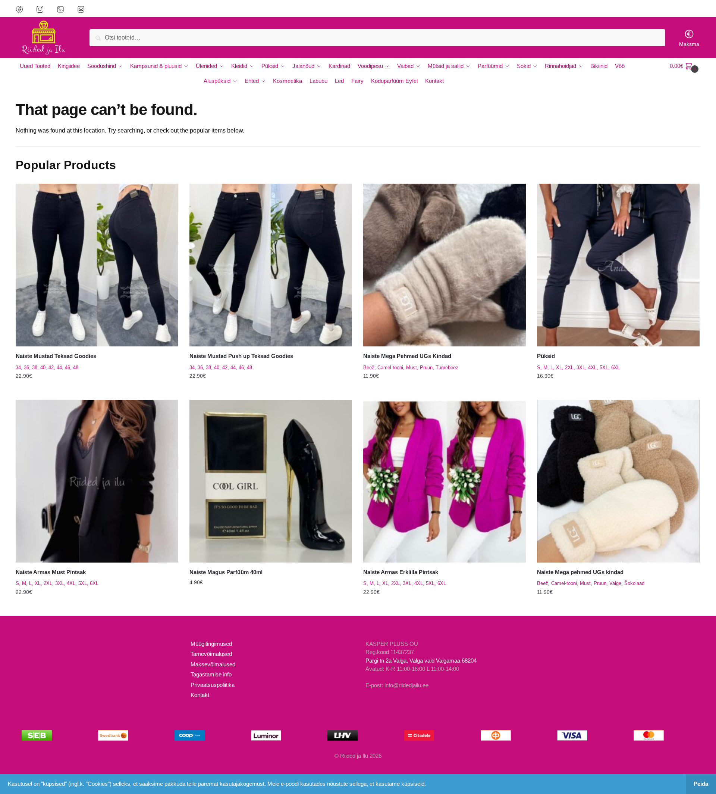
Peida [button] (701, 784)
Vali (96, 391)
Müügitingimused (211, 644)
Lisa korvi (270, 607)
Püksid (546, 356)
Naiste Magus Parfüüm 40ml (226, 572)
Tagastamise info (211, 674)
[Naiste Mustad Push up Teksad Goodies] (270, 265)
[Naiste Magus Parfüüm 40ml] (270, 481)
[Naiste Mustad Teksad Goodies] (97, 265)
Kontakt (200, 695)
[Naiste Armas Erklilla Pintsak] (444, 481)
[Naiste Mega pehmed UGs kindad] (618, 481)
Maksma (689, 44)
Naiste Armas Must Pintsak (51, 572)
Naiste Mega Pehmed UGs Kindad (407, 356)
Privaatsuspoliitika (213, 685)
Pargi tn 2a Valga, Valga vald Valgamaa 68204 (421, 660)
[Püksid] (618, 265)
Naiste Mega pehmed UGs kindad (580, 572)
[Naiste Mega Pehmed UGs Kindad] (444, 265)
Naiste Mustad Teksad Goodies (56, 356)
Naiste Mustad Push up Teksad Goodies (241, 356)
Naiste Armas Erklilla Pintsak (400, 572)
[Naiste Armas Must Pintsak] (97, 481)
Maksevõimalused (213, 664)
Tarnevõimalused (211, 654)
